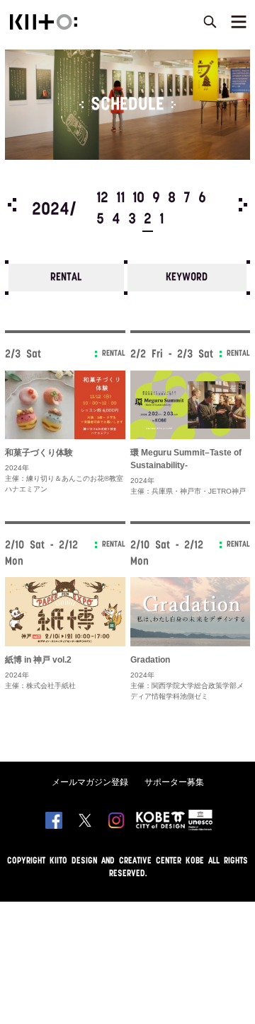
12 (102, 199)
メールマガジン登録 (90, 782)
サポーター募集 (174, 782)
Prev (12, 204)
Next (243, 204)
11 (120, 199)
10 (138, 199)
